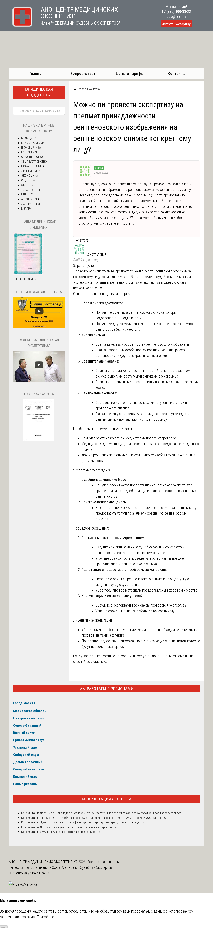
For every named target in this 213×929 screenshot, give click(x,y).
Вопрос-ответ (83, 73)
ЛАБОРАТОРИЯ (30, 204)
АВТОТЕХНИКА (30, 199)
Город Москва (24, 703)
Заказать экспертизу (176, 24)
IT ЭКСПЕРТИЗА (31, 147)
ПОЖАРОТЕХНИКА (32, 166)
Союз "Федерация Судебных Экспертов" (82, 867)
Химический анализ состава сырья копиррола (69, 832)
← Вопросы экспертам (87, 89)
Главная (36, 73)
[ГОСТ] (38, 439)
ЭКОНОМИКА (29, 175)
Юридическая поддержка (39, 92)
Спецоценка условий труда (29, 873)
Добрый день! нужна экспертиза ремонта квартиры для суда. (79, 827)
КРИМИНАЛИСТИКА (33, 143)
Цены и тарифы (130, 73)
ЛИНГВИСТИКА (30, 171)
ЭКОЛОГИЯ (28, 185)
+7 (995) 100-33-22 (176, 11)
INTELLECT (27, 194)
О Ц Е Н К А (28, 180)
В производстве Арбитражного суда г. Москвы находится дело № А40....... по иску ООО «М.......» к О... (103, 818)
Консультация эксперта (106, 799)
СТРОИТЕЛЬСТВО (32, 157)
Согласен (3, 927)
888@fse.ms (176, 16)
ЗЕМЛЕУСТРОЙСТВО (34, 162)
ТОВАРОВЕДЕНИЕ (32, 190)
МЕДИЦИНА (28, 138)
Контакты (177, 73)
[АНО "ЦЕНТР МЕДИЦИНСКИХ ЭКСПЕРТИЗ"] (20, 25)
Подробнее (45, 917)
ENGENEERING (30, 152)
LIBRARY (26, 208)
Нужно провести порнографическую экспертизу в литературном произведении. (92, 822)
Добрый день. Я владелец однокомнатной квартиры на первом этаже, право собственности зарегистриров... (111, 813)
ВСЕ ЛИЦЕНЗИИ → (25, 279)
